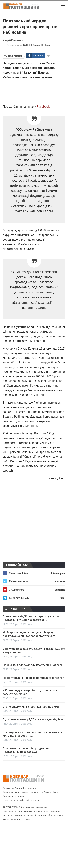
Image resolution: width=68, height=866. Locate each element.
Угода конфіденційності (16, 819)
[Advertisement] (34, 92)
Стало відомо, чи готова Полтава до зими (31, 706)
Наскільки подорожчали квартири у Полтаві (32, 665)
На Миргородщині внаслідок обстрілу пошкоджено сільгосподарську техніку (29, 634)
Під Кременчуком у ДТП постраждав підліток (33, 719)
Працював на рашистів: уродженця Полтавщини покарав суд (26, 750)
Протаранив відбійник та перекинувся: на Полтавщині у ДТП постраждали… (31, 618)
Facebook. (43, 106)
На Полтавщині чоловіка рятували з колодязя (33, 677)
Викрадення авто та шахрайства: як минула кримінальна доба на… (32, 734)
